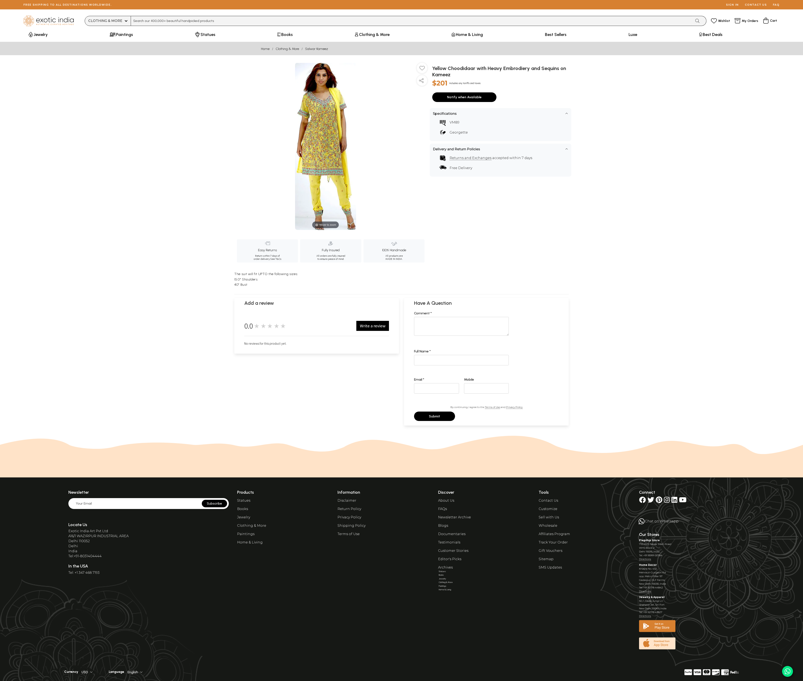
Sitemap (546, 559)
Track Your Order (553, 542)
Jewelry (243, 517)
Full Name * (422, 351)
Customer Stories (453, 551)
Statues (243, 500)
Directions (645, 559)
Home (265, 49)
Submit (434, 416)
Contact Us (548, 500)
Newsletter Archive (454, 517)
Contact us (756, 4)
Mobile (469, 379)
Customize (548, 509)
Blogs (443, 526)
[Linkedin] (674, 501)
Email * (419, 379)
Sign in (732, 4)
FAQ (776, 4)
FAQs (442, 509)
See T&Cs (275, 259)
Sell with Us (549, 517)
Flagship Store (649, 540)
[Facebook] (642, 501)
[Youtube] (683, 501)
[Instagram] (667, 501)
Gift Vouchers (550, 551)
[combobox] (411, 21)
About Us (446, 500)
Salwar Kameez (316, 49)
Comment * (423, 313)
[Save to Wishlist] (422, 69)
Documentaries (451, 534)
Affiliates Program (554, 534)
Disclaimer (347, 500)
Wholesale (548, 526)
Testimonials (449, 542)
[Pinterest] (659, 501)
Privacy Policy (514, 407)
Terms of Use (492, 407)
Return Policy (349, 509)
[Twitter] (650, 501)
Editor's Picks (449, 559)
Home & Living (250, 542)
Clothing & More (287, 49)
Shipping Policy (352, 526)
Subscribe (214, 503)
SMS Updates (550, 567)
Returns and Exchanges (470, 158)
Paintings (245, 534)
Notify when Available (464, 97)
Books (242, 509)
